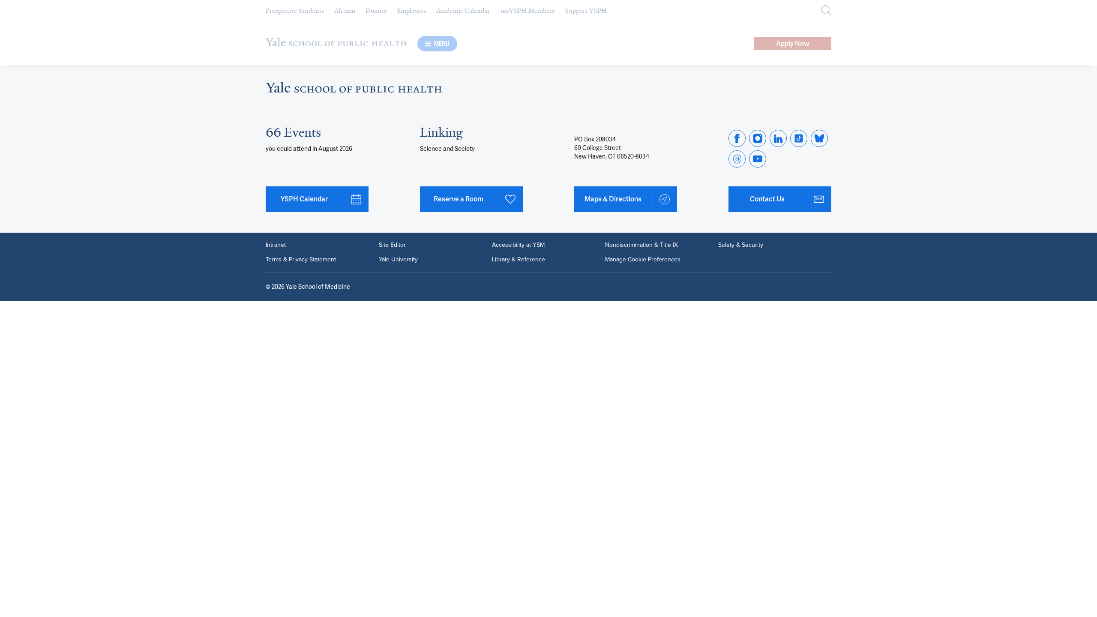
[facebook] (737, 138)
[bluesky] (819, 138)
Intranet (276, 245)
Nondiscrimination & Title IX (641, 245)
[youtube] (757, 159)
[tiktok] (798, 138)
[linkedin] (778, 138)
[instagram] (757, 138)
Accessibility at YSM (518, 245)
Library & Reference (518, 260)
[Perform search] (826, 11)
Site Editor (392, 245)
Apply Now (792, 43)
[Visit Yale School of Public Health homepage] (354, 90)
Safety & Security (740, 245)
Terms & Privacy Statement (301, 260)
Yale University (398, 260)
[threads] (737, 159)
